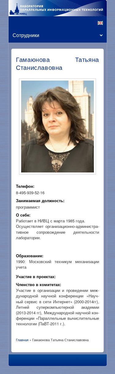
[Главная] (58, 8)
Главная (22, 339)
